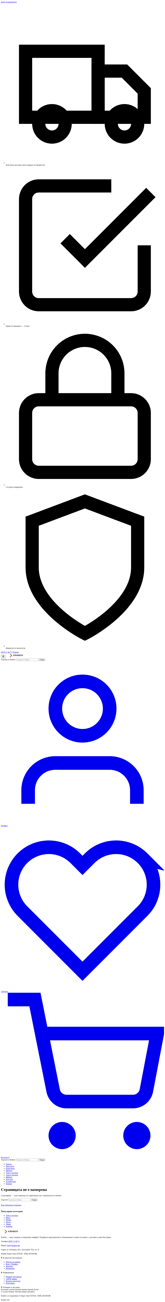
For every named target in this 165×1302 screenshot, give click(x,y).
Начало (9, 1164)
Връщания (10, 1268)
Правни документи (14, 1277)
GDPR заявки (11, 1279)
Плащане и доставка (11, 1287)
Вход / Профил (12, 1264)
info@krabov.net (13, 1245)
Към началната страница (11, 1205)
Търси (42, 660)
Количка (9, 1266)
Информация (8, 1273)
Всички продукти (13, 1281)
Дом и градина (12, 1173)
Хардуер (9, 1179)
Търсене (4, 1200)
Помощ (16, 652)
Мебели (9, 1171)
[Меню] (3, 656)
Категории (10, 1168)
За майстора (11, 1181)
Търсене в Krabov (8, 660)
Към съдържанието (9, 2)
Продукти (10, 1166)
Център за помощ (13, 1262)
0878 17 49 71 (6, 652)
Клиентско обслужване (12, 1258)
